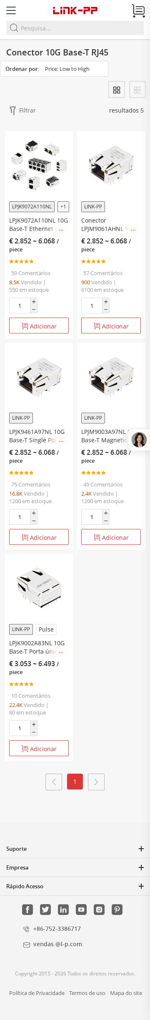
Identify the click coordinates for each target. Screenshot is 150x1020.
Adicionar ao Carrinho (39, 327)
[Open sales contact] (139, 440)
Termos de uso (87, 993)
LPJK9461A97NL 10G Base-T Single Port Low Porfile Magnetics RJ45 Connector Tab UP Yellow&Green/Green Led (38, 436)
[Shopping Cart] (138, 11)
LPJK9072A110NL (32, 206)
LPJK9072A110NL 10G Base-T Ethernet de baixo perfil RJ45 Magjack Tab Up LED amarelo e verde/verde (38, 224)
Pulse (46, 629)
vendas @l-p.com (57, 944)
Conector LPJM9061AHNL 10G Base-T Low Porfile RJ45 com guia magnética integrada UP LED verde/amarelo (110, 224)
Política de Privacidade (37, 993)
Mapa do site (126, 993)
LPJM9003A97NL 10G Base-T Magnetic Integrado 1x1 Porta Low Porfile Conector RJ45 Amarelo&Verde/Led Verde (109, 436)
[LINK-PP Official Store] (75, 10)
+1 (63, 206)
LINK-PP (93, 206)
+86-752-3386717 (57, 928)
